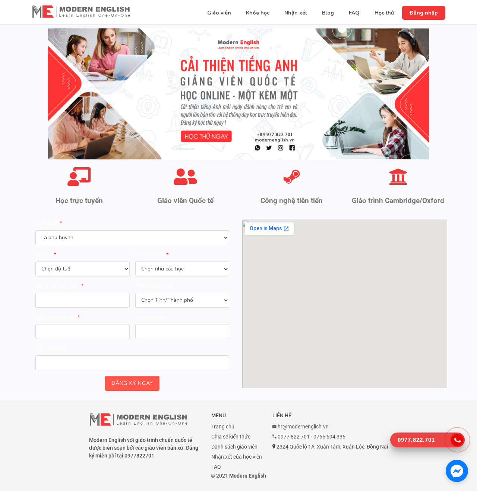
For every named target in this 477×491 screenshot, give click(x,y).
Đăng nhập (424, 12)
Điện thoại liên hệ (57, 317)
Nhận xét (295, 12)
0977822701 (139, 456)
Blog (328, 12)
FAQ (354, 12)
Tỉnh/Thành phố (154, 285)
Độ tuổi (45, 254)
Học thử (384, 12)
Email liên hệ (150, 317)
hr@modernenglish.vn (303, 427)
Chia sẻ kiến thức (230, 437)
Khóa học (257, 12)
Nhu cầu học (151, 254)
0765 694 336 (329, 437)
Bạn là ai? (48, 223)
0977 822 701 (294, 437)
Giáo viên (219, 12)
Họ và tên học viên (59, 285)
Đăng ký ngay (132, 383)
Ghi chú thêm (51, 348)
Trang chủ (222, 427)
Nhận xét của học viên (236, 457)
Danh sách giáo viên (234, 447)
